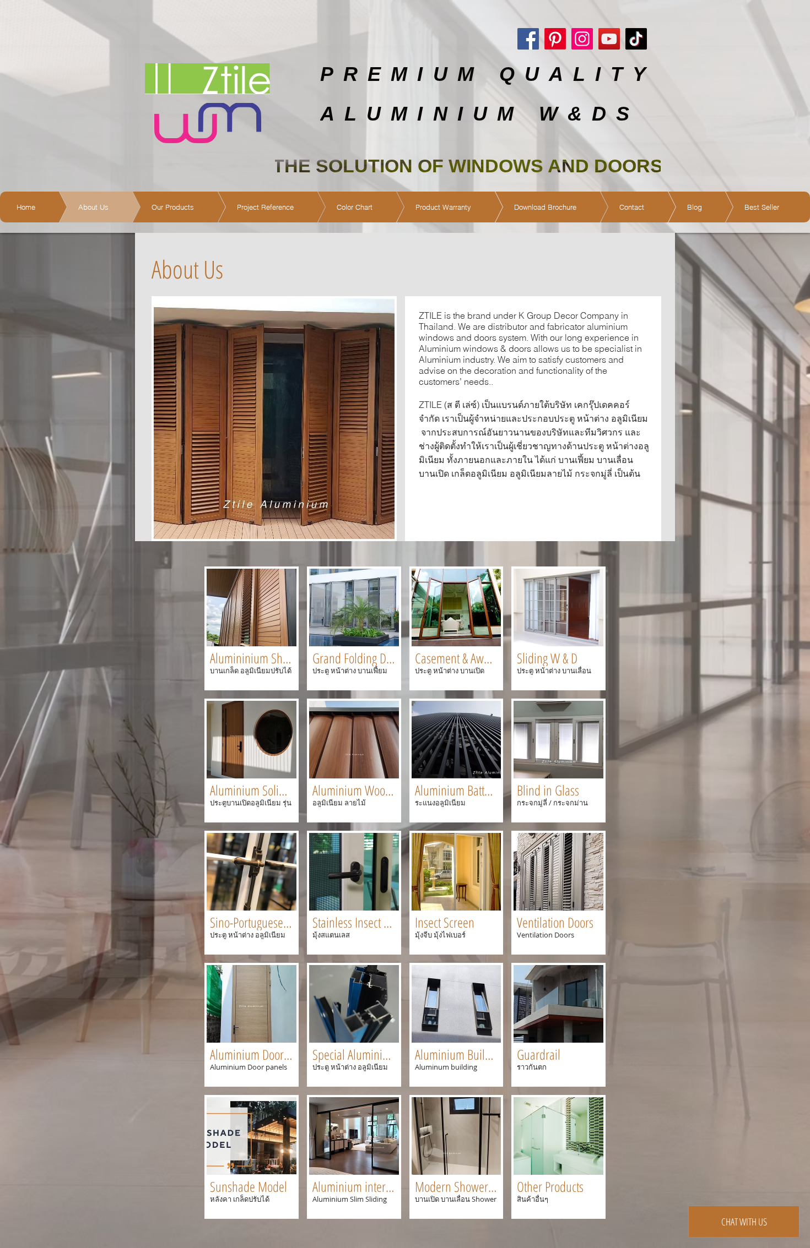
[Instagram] (582, 39)
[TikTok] (636, 39)
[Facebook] (528, 39)
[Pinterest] (555, 39)
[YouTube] (609, 39)
